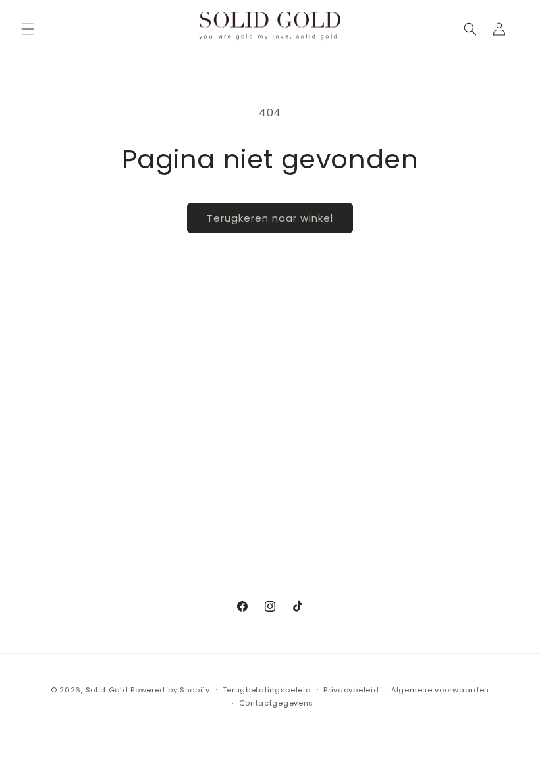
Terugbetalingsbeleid (267, 690)
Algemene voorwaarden (440, 690)
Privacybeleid (351, 690)
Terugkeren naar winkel (270, 218)
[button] (27, 28)
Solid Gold (107, 690)
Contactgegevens (276, 703)
